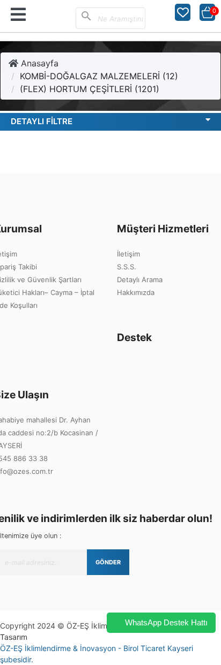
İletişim (128, 254)
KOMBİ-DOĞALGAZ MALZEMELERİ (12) (99, 76)
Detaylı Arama (140, 279)
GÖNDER (108, 562)
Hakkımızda (135, 292)
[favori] (183, 12)
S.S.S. (126, 266)
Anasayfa (38, 63)
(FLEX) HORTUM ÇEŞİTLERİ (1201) (89, 89)
